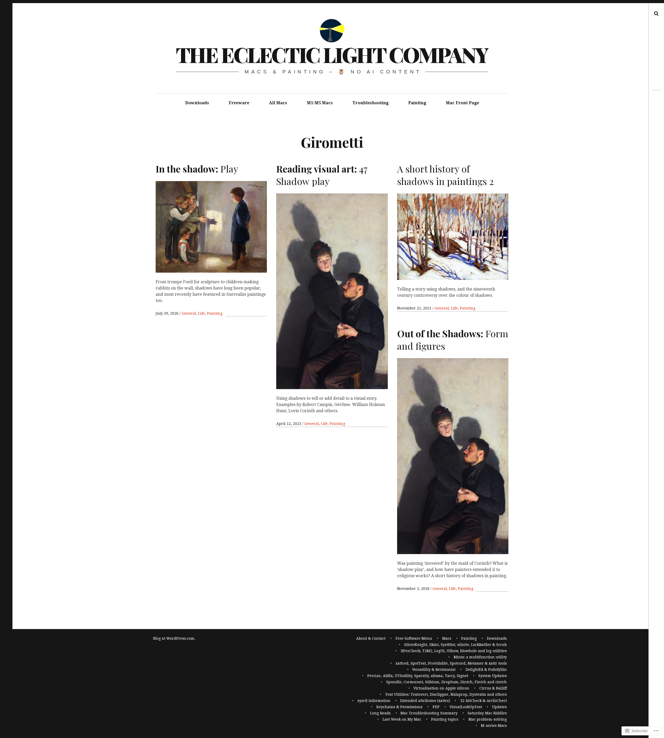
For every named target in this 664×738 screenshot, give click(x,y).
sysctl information (373, 701)
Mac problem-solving (487, 719)
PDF (436, 707)
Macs (446, 638)
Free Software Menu (414, 638)
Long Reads (380, 713)
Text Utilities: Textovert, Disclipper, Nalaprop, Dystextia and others (446, 694)
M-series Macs (494, 725)
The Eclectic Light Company (332, 54)
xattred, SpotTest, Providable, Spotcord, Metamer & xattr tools (451, 663)
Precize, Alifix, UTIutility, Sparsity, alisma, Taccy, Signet (417, 676)
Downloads (197, 102)
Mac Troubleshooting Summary (429, 713)
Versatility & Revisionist (433, 669)
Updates (499, 707)
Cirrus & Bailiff (493, 688)
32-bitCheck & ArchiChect (483, 701)
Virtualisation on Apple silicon (441, 688)
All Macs (278, 102)
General (189, 313)
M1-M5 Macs (320, 102)
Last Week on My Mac (402, 719)
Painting (417, 102)
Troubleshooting (370, 102)
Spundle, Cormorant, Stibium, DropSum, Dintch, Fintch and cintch (446, 682)
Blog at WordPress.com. (174, 638)
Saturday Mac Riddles (487, 713)
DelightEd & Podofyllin (486, 669)
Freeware (239, 102)
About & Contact (370, 638)
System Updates (492, 676)
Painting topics (444, 719)
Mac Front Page (462, 102)
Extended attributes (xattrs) (425, 701)
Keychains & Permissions (399, 707)
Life (201, 313)
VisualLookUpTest (465, 707)
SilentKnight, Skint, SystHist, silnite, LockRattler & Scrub (455, 645)
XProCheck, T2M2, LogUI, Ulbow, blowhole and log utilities (454, 651)
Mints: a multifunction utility (480, 657)
